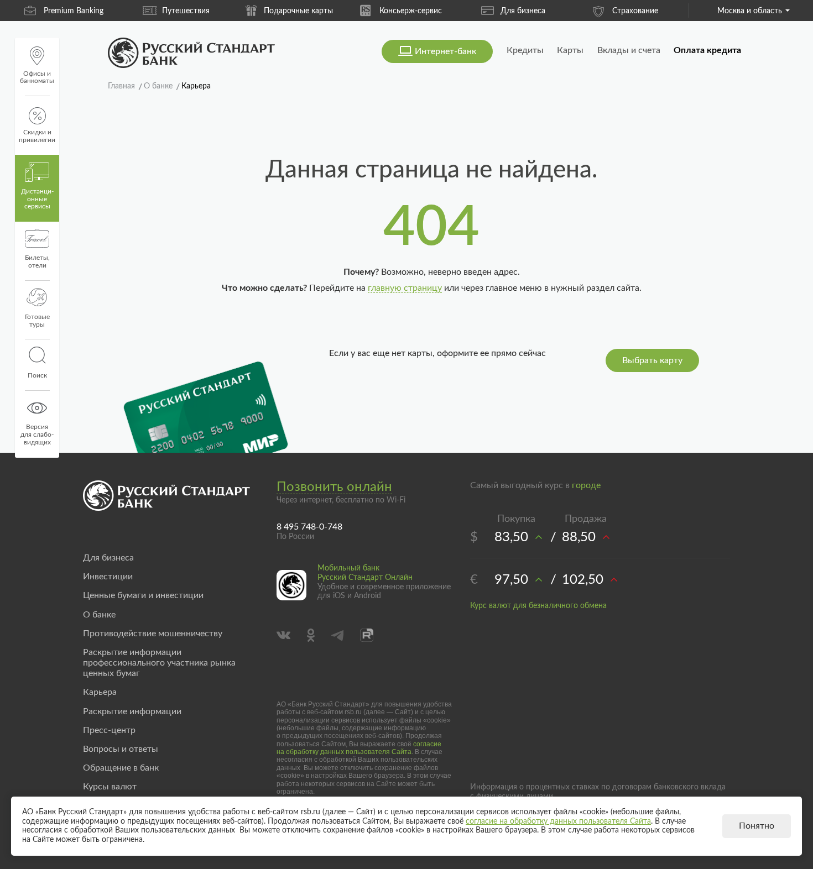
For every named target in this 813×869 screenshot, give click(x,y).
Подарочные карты (298, 11)
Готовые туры (37, 320)
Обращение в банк (121, 767)
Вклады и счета (628, 50)
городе (586, 485)
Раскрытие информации (132, 711)
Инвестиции (108, 576)
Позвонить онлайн (334, 487)
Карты (570, 50)
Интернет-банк (445, 51)
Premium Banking (73, 11)
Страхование (635, 11)
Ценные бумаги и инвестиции (143, 595)
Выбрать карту (652, 360)
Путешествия (186, 11)
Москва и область (749, 11)
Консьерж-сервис (410, 11)
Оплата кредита (707, 50)
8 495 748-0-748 (309, 526)
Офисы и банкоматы (37, 77)
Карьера (100, 692)
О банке (99, 614)
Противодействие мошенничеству (152, 633)
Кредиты (525, 50)
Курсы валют (110, 786)
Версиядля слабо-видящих (37, 434)
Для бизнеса (523, 11)
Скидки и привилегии (37, 136)
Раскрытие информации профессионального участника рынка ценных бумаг (159, 663)
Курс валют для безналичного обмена (538, 606)
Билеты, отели (37, 261)
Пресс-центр (109, 730)
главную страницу (405, 288)
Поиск (37, 375)
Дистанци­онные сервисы (37, 199)
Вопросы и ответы (120, 749)
